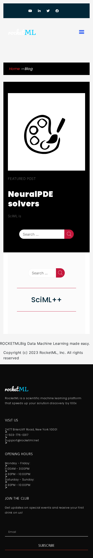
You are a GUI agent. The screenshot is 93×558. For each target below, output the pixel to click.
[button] (81, 32)
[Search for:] (41, 234)
